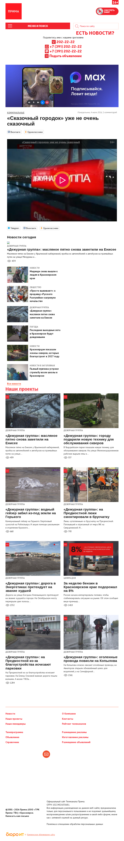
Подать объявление (65, 56)
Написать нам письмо (17, 816)
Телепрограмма (14, 732)
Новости (10, 713)
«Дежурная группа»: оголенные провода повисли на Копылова (91, 659)
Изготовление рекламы (75, 737)
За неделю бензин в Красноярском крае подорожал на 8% (90, 587)
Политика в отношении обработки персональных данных (75, 824)
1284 (12, 682)
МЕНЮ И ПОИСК (38, 26)
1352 (12, 605)
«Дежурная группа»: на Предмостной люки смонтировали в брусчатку (86, 513)
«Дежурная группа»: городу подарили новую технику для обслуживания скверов (89, 439)
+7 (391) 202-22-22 (66, 46)
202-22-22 (66, 42)
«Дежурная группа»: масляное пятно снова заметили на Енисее (31, 439)
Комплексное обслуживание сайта (41, 834)
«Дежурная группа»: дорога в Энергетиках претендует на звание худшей (30, 587)
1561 (70, 675)
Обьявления (12, 737)
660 (11, 531)
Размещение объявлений (76, 742)
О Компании (69, 713)
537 (70, 457)
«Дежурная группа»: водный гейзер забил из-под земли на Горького (30, 513)
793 (70, 531)
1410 (70, 605)
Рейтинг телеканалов (74, 723)
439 (13, 260)
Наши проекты (21, 389)
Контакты (67, 718)
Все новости (14, 383)
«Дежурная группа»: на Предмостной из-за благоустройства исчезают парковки (28, 662)
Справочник (12, 742)
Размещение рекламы (74, 732)
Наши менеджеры (15, 723)
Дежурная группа (16, 246)
